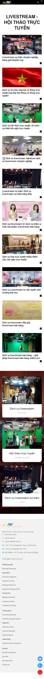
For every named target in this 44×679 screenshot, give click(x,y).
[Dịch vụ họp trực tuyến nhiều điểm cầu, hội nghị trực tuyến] (22, 244)
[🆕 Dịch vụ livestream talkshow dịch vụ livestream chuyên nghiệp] (22, 146)
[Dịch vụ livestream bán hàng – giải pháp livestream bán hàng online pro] (22, 343)
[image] (22, 390)
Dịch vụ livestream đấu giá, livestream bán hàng (16, 324)
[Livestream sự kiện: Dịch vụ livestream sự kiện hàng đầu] (22, 178)
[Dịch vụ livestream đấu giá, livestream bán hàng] (22, 310)
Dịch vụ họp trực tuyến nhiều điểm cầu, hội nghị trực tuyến (20, 258)
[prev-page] (3, 365)
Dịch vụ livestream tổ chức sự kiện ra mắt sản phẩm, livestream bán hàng (21, 225)
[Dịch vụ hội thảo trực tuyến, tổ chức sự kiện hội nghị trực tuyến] (22, 113)
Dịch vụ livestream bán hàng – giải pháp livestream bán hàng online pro (21, 356)
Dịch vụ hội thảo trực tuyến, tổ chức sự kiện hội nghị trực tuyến (20, 127)
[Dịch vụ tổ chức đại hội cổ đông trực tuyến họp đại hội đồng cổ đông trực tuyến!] (22, 77)
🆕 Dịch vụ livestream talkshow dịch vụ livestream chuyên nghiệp (21, 160)
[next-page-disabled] (7, 365)
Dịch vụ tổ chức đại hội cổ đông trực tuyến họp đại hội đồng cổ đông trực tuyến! (21, 93)
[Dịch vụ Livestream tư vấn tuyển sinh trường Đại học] (22, 277)
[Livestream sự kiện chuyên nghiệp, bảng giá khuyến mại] (22, 44)
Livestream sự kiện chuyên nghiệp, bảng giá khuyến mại (20, 58)
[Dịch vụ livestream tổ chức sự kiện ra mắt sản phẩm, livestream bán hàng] (22, 211)
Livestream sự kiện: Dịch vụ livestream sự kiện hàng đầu (17, 192)
